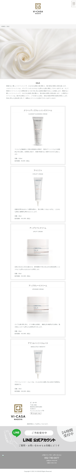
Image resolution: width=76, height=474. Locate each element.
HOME (3, 26)
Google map (36, 413)
